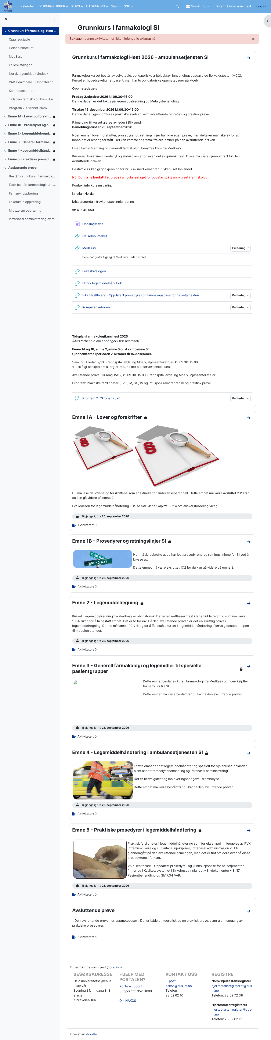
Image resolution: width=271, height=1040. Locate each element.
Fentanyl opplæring (23, 193)
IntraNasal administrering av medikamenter (33, 219)
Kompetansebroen (22, 91)
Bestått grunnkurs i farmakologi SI (33, 176)
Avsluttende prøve (22, 168)
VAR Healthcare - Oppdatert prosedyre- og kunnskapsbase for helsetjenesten (33, 82)
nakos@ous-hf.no (179, 986)
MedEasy (15, 56)
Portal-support (130, 986)
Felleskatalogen (20, 65)
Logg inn (261, 6)
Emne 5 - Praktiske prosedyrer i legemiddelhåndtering (30, 159)
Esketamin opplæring (25, 202)
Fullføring (239, 248)
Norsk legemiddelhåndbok (28, 74)
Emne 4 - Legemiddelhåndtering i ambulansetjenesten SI (30, 150)
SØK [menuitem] (114, 6)
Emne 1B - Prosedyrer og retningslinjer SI (30, 125)
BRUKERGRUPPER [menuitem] (51, 6)
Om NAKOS (127, 1001)
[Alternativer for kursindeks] (55, 19)
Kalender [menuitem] (27, 6)
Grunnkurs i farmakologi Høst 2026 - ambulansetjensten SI (32, 31)
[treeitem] (30, 69)
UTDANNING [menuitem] (95, 6)
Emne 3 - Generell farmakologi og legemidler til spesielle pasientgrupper (30, 142)
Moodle (91, 1034)
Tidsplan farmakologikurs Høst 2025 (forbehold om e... (33, 99)
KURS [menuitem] (75, 6)
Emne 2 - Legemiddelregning (30, 133)
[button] (177, 6)
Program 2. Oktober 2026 (28, 108)
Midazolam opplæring (25, 210)
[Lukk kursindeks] (6, 19)
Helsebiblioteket (21, 48)
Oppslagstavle (19, 39)
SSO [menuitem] (127, 6)
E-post (171, 981)
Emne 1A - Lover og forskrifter (30, 116)
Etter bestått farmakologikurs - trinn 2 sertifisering (33, 185)
